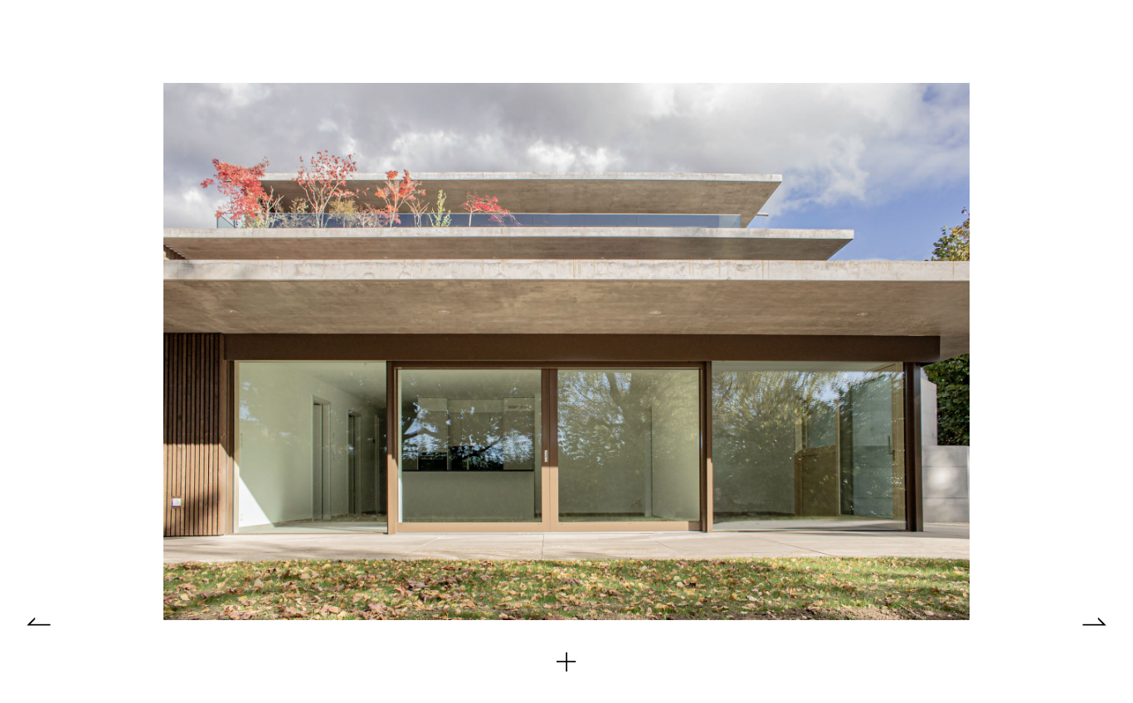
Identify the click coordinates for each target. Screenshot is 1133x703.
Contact (337, 40)
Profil (240, 40)
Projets (152, 40)
